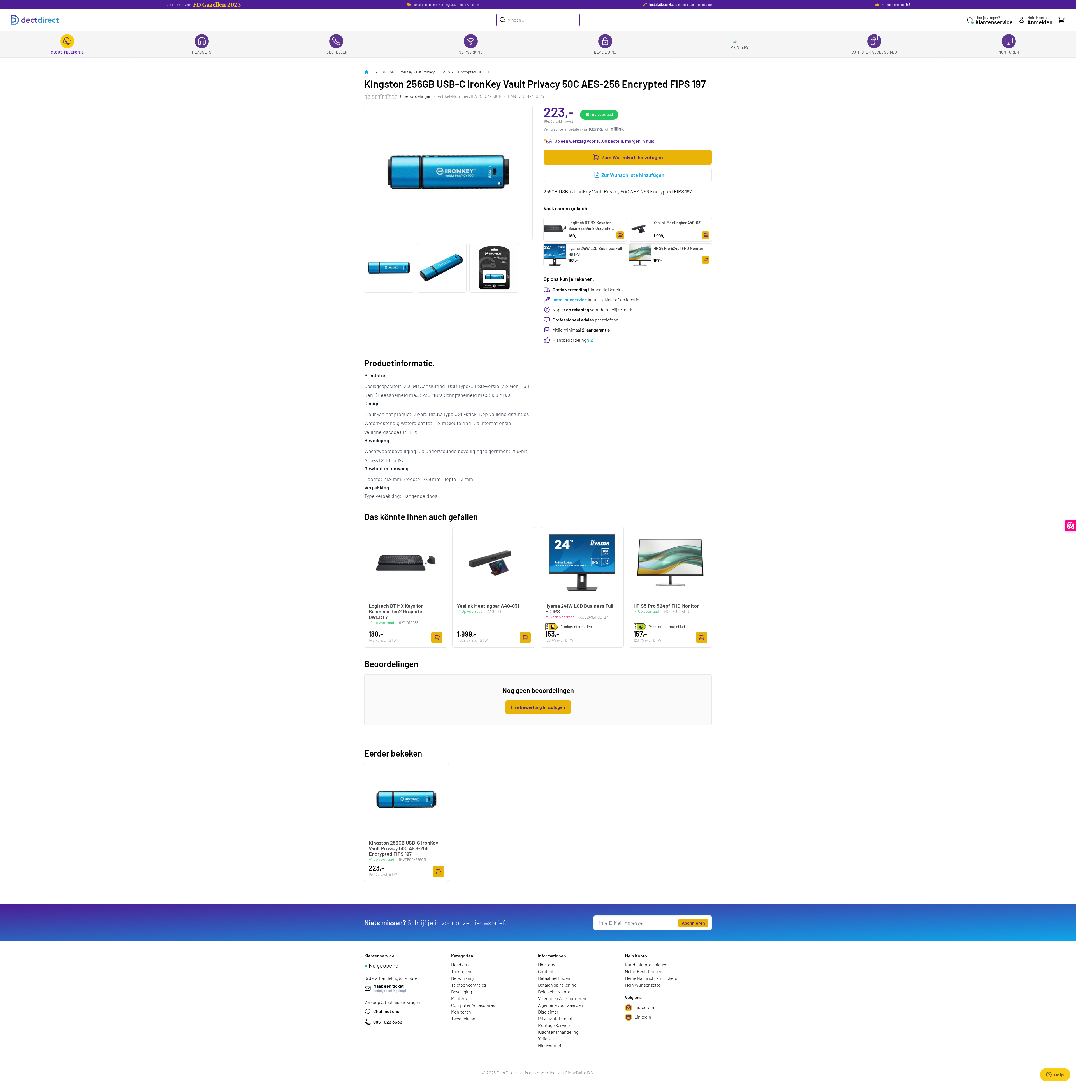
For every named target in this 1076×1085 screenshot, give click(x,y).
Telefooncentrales (468, 984)
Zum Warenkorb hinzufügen (632, 157)
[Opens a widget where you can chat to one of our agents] (1055, 1075)
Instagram (644, 1007)
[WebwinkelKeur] (1070, 525)
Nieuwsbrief (550, 1045)
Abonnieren (693, 923)
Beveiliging (605, 52)
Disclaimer (548, 1011)
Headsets (201, 52)
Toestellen (336, 52)
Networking (471, 52)
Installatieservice (661, 4)
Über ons (546, 964)
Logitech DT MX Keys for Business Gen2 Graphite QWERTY (589, 228)
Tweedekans (463, 1018)
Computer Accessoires (874, 52)
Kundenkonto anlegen (646, 964)
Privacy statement (555, 1018)
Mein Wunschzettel (643, 984)
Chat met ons (386, 1011)
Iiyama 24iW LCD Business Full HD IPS (595, 251)
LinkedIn (642, 1016)
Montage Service (554, 1025)
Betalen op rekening (557, 984)
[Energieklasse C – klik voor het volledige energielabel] (640, 626)
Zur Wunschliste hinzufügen (632, 175)
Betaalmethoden (554, 978)
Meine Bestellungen (643, 971)
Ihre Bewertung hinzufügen (538, 707)
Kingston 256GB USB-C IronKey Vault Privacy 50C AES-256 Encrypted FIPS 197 (403, 848)
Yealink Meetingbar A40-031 (677, 222)
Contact (546, 971)
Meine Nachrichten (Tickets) (651, 978)
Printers (740, 47)
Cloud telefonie (67, 52)
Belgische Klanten (555, 991)
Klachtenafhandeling (558, 1032)
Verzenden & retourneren (562, 998)
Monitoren (1008, 52)
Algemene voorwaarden (560, 1005)
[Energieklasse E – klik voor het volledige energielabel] (551, 626)
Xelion (544, 1038)
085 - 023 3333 (387, 1021)
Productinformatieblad (578, 626)
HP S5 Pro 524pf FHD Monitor (678, 248)
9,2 (908, 4)
